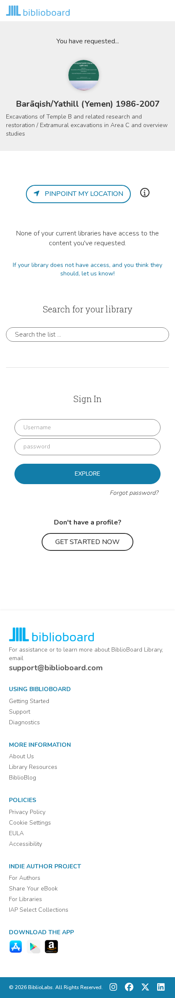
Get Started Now (87, 542)
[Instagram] (113, 987)
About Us (21, 756)
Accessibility (25, 844)
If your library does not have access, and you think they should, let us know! (87, 269)
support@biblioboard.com (56, 668)
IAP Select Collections (38, 910)
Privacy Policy (27, 812)
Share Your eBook (33, 889)
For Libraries (25, 899)
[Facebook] (127, 987)
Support (19, 712)
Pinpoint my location (81, 193)
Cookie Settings (30, 823)
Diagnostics (24, 722)
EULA (16, 833)
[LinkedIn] (159, 987)
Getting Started (29, 701)
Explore (87, 474)
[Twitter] (143, 987)
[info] (145, 192)
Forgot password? (134, 493)
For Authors (24, 878)
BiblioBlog (22, 778)
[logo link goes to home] (38, 11)
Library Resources (33, 767)
